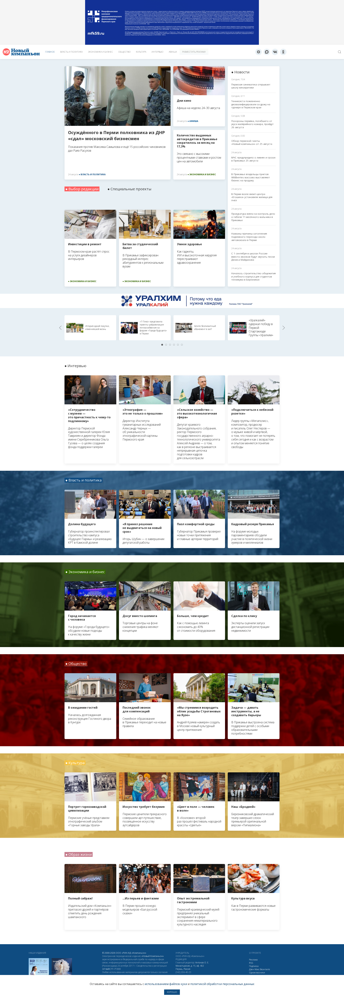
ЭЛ (111, 968)
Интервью (157, 51)
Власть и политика (71, 51)
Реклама (253, 959)
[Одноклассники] (283, 52)
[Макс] (267, 52)
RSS (251, 962)
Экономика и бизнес (100, 51)
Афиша (173, 51)
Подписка (254, 966)
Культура (141, 51)
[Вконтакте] (275, 52)
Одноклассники (257, 972)
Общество (124, 51)
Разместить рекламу (194, 51)
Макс (257, 969)
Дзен (251, 969)
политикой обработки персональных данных (222, 984)
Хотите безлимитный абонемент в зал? (205, 328)
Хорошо (172, 992)
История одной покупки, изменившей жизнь (97, 328)
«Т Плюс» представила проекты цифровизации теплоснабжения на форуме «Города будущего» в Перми (153, 327)
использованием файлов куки (166, 984)
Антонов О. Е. (202, 962)
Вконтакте (265, 969)
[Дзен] (258, 52)
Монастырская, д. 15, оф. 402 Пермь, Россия (190, 967)
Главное (50, 51)
